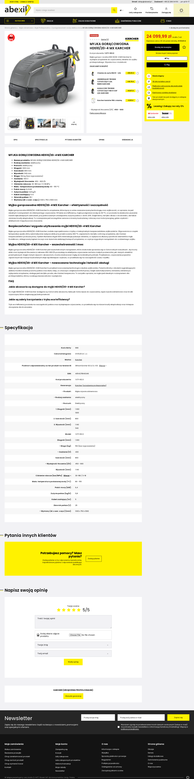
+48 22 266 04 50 (170, 1)
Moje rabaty (60, 767)
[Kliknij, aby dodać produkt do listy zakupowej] (184, 47)
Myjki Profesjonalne (42, 28)
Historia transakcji (63, 764)
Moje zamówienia (14, 744)
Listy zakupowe (135, 12)
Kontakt (8, 767)
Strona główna (11, 28)
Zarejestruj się (61, 749)
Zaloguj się (166, 12)
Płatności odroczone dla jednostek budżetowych (167, 87)
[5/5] (79, 610)
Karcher (78, 360)
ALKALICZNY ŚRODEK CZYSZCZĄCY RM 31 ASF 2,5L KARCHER (107, 90)
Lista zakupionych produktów (67, 760)
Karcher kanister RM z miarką (109, 100)
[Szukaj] (114, 10)
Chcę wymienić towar (14, 764)
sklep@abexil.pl (145, 1)
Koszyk (58, 753)
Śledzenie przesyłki (13, 753)
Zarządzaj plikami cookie (112, 770)
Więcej (102, 365)
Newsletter (18, 718)
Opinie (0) (105, 39)
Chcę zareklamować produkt (17, 756)
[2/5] (64, 610)
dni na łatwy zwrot (161, 81)
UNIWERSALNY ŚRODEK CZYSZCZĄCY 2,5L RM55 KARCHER (106, 81)
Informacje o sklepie (110, 749)
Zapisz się (178, 717)
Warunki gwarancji (73, 696)
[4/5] (74, 610)
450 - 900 (118, 110)
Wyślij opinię (73, 662)
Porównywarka (152, 12)
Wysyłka (105, 753)
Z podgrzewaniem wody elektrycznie (66, 28)
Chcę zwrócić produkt (14, 760)
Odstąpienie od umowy (112, 767)
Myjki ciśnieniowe (26, 28)
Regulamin (106, 760)
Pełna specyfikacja (98, 113)
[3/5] (69, 610)
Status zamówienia (13, 749)
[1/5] (59, 610)
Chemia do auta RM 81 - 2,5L (109, 73)
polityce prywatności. (130, 729)
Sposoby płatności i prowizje (114, 756)
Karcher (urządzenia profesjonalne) (90, 385)
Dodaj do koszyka (163, 47)
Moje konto (61, 744)
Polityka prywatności (110, 763)
